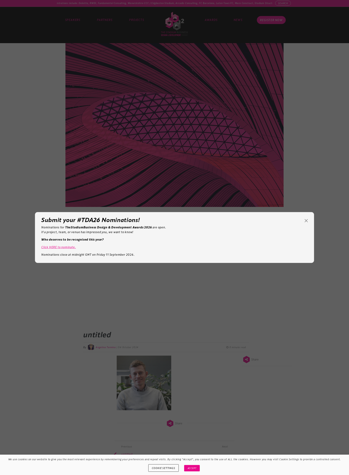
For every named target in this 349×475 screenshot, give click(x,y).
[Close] (306, 221)
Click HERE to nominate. (58, 247)
